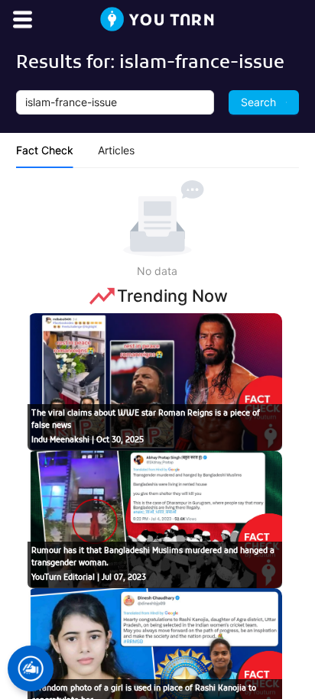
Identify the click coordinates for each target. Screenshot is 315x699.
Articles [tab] (116, 150)
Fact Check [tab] (44, 150)
